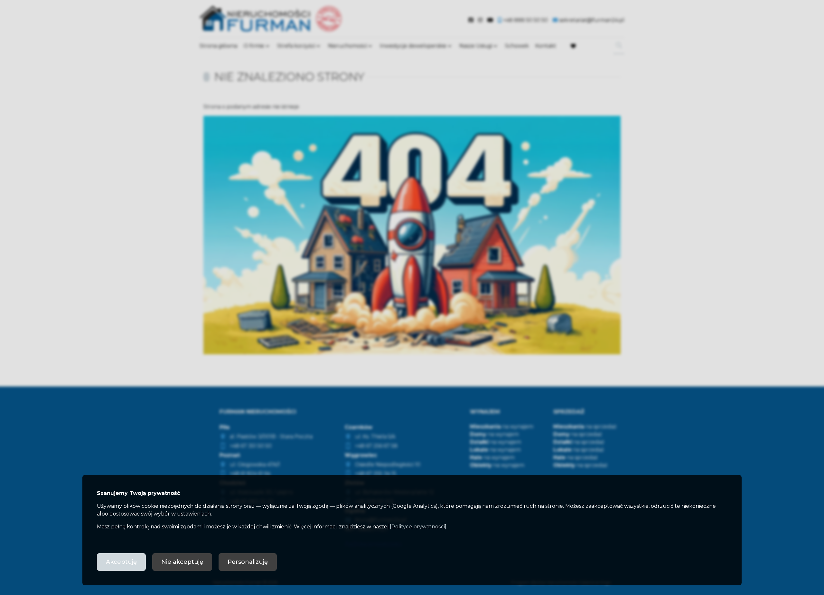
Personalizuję (248, 561)
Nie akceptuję (182, 561)
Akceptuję (121, 561)
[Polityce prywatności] (418, 527)
